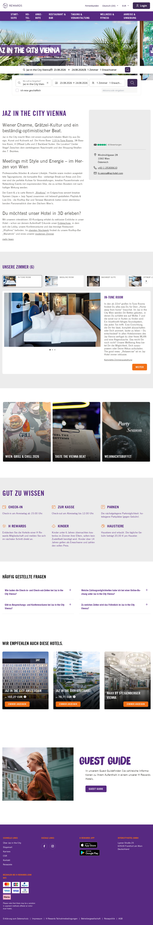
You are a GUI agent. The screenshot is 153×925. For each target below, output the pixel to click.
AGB (120, 918)
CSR (5, 855)
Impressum (37, 918)
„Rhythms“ (40, 192)
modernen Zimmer (44, 233)
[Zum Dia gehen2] (52, 349)
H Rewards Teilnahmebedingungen (62, 918)
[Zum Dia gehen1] (50, 349)
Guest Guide (96, 788)
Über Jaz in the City (12, 843)
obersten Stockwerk (39, 230)
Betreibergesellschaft (91, 918)
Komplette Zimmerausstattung (118, 359)
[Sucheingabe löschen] (47, 82)
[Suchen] (132, 83)
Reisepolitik (109, 918)
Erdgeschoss (64, 223)
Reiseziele (7, 864)
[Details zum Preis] (24, 696)
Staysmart (7, 847)
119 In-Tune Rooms (62, 140)
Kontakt (6, 860)
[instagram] (53, 846)
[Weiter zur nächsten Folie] (148, 51)
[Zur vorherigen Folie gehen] (5, 51)
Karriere (6, 851)
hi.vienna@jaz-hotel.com (110, 173)
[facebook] (44, 846)
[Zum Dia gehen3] (54, 349)
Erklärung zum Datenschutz (15, 918)
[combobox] (33, 83)
